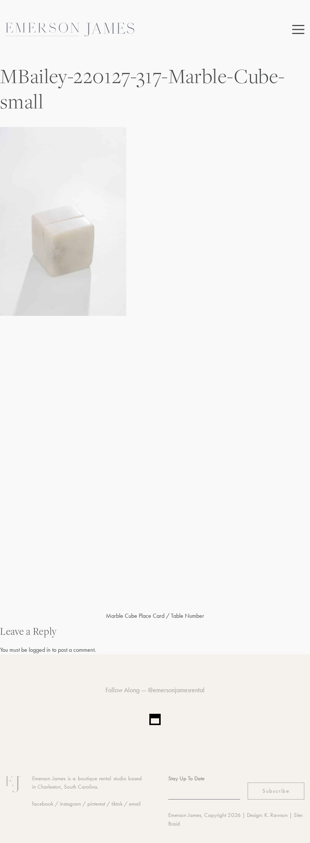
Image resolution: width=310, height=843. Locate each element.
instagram (70, 803)
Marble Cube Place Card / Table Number (155, 616)
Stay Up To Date (186, 778)
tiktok (117, 803)
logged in (40, 650)
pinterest (96, 803)
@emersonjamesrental (176, 689)
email (135, 803)
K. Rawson (276, 815)
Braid (174, 824)
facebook (42, 803)
